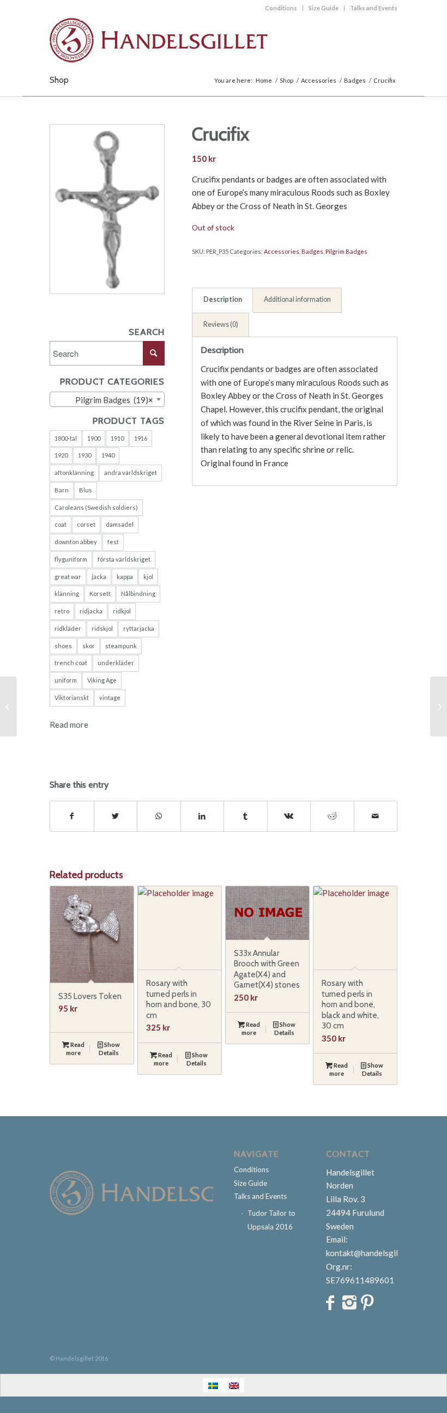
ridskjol (102, 628)
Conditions (281, 7)
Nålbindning (138, 593)
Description (222, 299)
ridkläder (68, 628)
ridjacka (91, 610)
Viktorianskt (72, 697)
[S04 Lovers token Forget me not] (438, 706)
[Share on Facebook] (72, 816)
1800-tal (66, 438)
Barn (62, 490)
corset (86, 524)
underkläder (116, 662)
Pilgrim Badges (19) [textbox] (109, 400)
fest (113, 541)
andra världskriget (130, 472)
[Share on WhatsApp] (158, 816)
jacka (99, 576)
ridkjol (122, 610)
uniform (66, 680)
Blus (85, 490)
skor (88, 645)
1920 (61, 455)
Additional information (297, 299)
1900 (93, 438)
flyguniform (71, 559)
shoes (63, 645)
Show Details (109, 1048)
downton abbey (76, 541)
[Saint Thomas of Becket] (8, 706)
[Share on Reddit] (332, 816)
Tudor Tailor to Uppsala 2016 (271, 1220)
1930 (84, 455)
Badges (312, 251)
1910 (117, 438)
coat (61, 524)
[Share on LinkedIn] (202, 816)
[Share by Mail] (375, 816)
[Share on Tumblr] (245, 816)
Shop (59, 80)
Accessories (281, 251)
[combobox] (107, 399)
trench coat (71, 662)
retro (62, 610)
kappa (125, 576)
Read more (69, 724)
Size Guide (324, 7)
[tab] (222, 300)
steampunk (121, 645)
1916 (140, 438)
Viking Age (102, 680)
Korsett (100, 593)
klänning (67, 593)
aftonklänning (74, 472)
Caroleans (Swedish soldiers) (96, 507)
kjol (148, 576)
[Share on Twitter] (115, 816)
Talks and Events (373, 7)
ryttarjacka (138, 628)
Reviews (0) (220, 324)
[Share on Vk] (289, 816)
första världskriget (124, 559)
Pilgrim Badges (346, 251)
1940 (107, 455)
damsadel (120, 524)
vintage (109, 697)
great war (68, 576)
